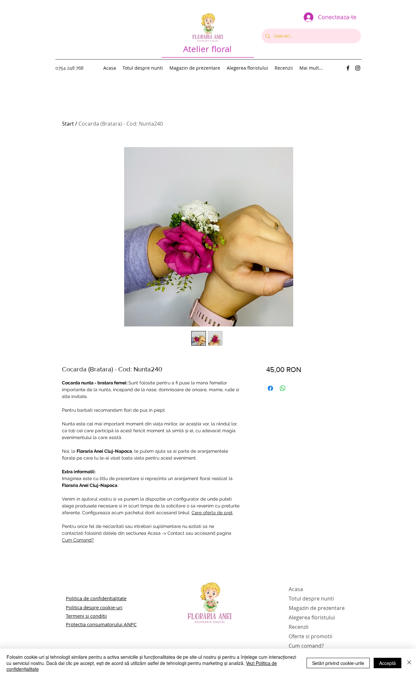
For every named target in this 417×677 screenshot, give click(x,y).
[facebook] (348, 68)
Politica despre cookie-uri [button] (94, 607)
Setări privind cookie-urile (338, 663)
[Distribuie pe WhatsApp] (283, 388)
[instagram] (357, 68)
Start (68, 123)
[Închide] (409, 663)
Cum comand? (306, 645)
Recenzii (299, 626)
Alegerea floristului (312, 617)
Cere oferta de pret (212, 512)
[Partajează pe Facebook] (270, 388)
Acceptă (387, 663)
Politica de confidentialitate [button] (96, 598)
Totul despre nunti (311, 598)
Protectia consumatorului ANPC (101, 624)
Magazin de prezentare (317, 608)
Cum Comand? (78, 540)
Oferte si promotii (310, 636)
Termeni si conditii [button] (86, 616)
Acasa (296, 589)
